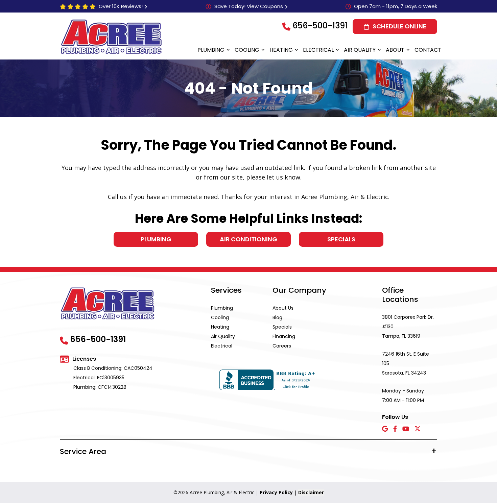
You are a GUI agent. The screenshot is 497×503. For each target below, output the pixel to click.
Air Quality (360, 50)
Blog (277, 317)
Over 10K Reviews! (121, 6)
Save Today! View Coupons (248, 6)
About (395, 50)
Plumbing (210, 50)
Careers (282, 345)
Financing (284, 336)
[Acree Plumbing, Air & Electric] (111, 36)
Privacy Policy (276, 492)
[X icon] (418, 429)
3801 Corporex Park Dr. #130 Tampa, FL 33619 (408, 326)
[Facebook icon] (395, 429)
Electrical (318, 50)
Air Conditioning (248, 239)
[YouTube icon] (405, 429)
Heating (281, 50)
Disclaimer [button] (311, 492)
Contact (428, 50)
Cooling (247, 50)
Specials (341, 239)
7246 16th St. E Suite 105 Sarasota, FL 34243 (405, 363)
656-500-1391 (320, 25)
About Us (283, 308)
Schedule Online (399, 26)
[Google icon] (385, 429)
